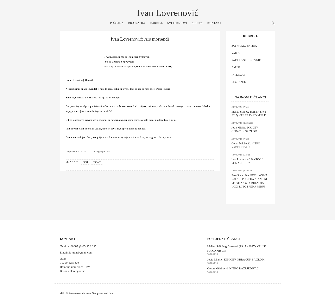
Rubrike (156, 22)
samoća (97, 162)
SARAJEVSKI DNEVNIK (246, 60)
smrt (85, 162)
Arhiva (197, 22)
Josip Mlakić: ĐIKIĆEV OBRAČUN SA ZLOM (235, 259)
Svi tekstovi (177, 22)
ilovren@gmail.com (80, 252)
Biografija (136, 22)
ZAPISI (235, 67)
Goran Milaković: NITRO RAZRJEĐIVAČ (233, 268)
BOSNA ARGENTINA (244, 45)
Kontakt (214, 22)
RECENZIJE (238, 82)
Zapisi (108, 151)
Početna (116, 22)
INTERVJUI (238, 74)
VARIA (235, 52)
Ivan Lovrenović (167, 13)
